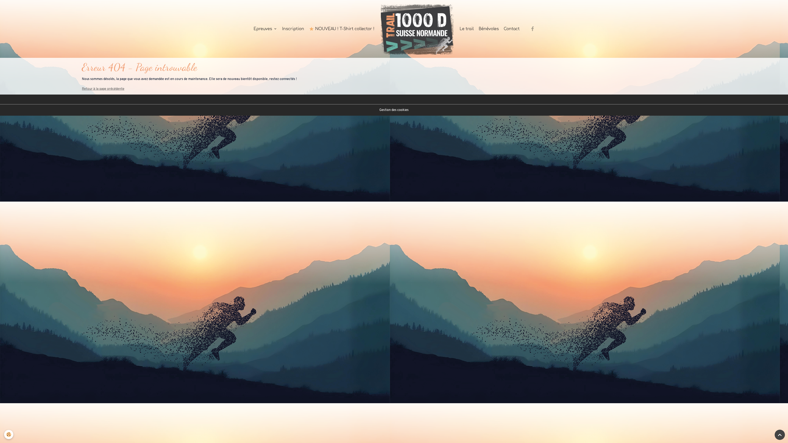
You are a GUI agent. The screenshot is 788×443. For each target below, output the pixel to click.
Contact (512, 29)
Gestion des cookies (394, 110)
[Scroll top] (780, 435)
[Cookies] (8, 434)
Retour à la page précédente (103, 89)
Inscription (293, 29)
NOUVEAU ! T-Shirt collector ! (344, 29)
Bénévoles (489, 29)
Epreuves (262, 29)
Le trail (466, 29)
